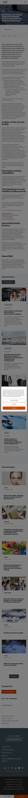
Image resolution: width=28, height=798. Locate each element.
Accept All (14, 408)
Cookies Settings (14, 400)
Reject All (14, 404)
